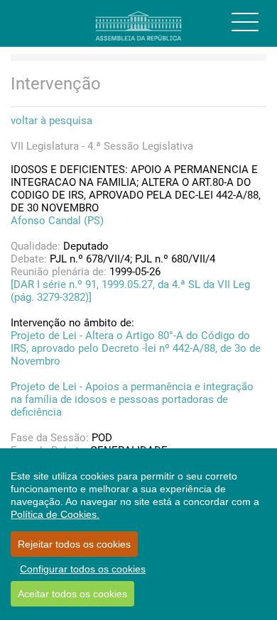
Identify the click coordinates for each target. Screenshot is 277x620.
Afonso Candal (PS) (57, 220)
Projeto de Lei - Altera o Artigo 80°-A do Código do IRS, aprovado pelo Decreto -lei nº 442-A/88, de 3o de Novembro (136, 348)
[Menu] (245, 22)
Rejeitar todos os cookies (74, 544)
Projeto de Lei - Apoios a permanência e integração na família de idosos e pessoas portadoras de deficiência (132, 399)
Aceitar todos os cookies (72, 593)
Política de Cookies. (55, 514)
